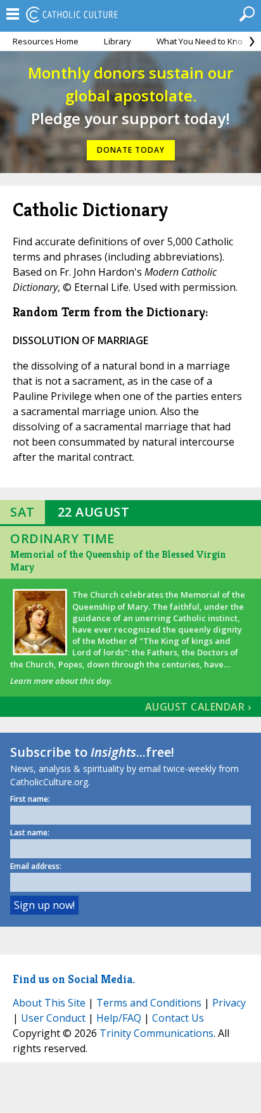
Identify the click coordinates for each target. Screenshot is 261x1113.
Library (117, 41)
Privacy (229, 1003)
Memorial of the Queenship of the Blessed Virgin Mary (118, 561)
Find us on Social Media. (74, 979)
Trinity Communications (156, 1033)
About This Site (49, 1003)
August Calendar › (198, 707)
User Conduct (53, 1018)
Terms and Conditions (148, 1003)
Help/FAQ (118, 1018)
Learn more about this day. (61, 680)
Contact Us (178, 1018)
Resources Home (46, 41)
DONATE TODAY (131, 150)
